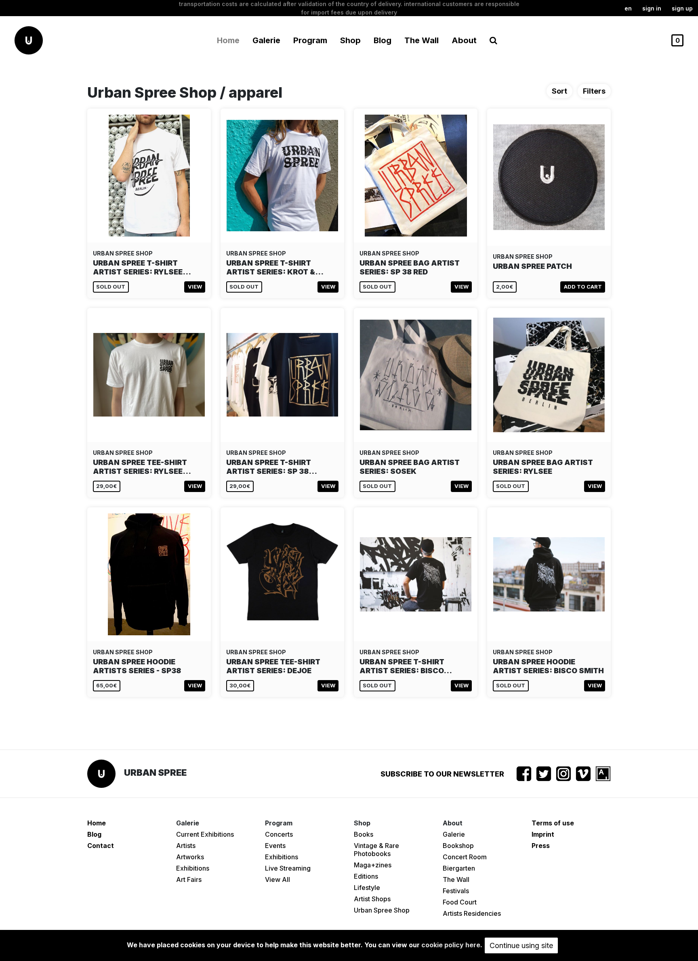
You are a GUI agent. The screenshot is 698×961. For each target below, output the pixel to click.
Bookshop (458, 846)
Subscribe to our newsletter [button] (442, 774)
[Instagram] (563, 773)
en (628, 8)
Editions (366, 876)
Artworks (190, 857)
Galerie (454, 834)
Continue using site (521, 945)
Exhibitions (192, 868)
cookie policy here (450, 945)
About (464, 40)
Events (275, 846)
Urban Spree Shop (382, 910)
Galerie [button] (266, 40)
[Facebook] (524, 773)
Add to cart (583, 286)
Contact (100, 846)
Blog (382, 40)
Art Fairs (189, 879)
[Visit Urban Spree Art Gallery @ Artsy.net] (603, 773)
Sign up (682, 8)
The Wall (421, 40)
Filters (594, 91)
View (195, 286)
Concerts (279, 834)
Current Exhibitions (205, 834)
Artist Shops (372, 899)
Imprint (543, 834)
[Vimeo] (583, 773)
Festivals (456, 891)
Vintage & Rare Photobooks (376, 850)
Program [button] (310, 40)
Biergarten (459, 868)
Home (228, 40)
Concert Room (465, 857)
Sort (559, 91)
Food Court (460, 902)
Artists (186, 846)
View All (277, 879)
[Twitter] (543, 773)
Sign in (651, 8)
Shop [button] (350, 40)
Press (541, 846)
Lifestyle (367, 888)
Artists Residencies (472, 913)
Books (363, 834)
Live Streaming (288, 868)
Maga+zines (372, 865)
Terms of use (553, 823)
